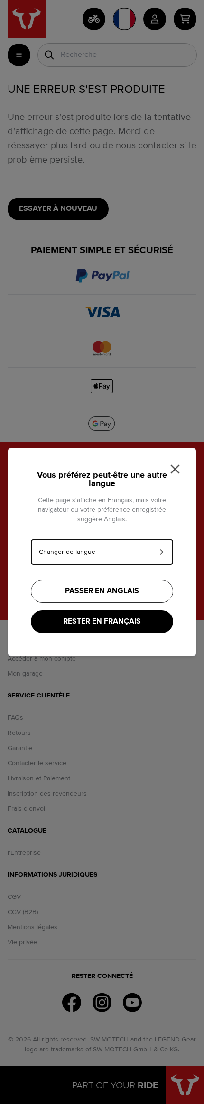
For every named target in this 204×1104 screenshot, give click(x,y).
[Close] (175, 469)
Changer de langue (67, 552)
